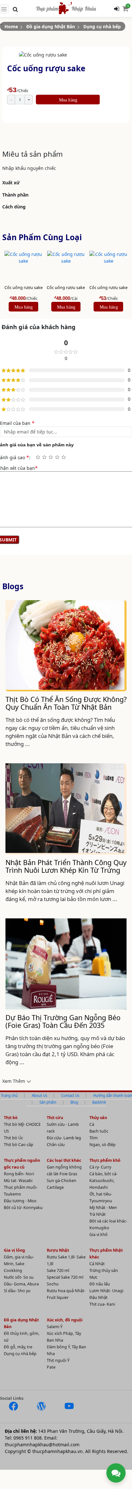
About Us (39, 1095)
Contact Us (70, 1095)
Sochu (53, 1284)
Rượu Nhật (58, 1250)
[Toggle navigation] (4, 8)
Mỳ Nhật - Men (103, 1207)
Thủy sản (98, 1117)
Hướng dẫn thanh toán (112, 1095)
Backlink (99, 1102)
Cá (91, 1124)
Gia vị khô (98, 1234)
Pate (51, 1367)
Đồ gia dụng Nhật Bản (50, 26)
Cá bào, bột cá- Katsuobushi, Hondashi (103, 1180)
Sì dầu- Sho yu (17, 1290)
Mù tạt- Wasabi (18, 1180)
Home (11, 26)
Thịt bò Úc (13, 1138)
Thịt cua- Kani (102, 1304)
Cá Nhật (97, 1263)
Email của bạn (17, 423)
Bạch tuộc (98, 1131)
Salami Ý (54, 1326)
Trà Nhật (97, 1214)
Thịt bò (11, 1117)
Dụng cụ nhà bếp (102, 26)
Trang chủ (9, 1095)
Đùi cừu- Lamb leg (64, 1138)
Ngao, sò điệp (102, 1144)
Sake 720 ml (58, 1270)
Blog (74, 1102)
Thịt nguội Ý (58, 1360)
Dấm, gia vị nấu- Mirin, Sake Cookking (19, 1263)
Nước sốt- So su (19, 1277)
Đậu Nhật (98, 1297)
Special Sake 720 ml (65, 1277)
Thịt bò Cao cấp (18, 1144)
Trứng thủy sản (103, 1270)
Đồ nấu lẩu (99, 1284)
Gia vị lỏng (14, 1250)
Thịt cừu (55, 1117)
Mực (93, 1277)
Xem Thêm (13, 1081)
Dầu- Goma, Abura (21, 1284)
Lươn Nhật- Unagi (106, 1290)
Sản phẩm (47, 1102)
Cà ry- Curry (100, 1167)
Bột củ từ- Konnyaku (23, 1207)
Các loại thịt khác (64, 1160)
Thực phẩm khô (104, 1160)
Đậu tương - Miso (20, 1201)
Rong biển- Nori (19, 1174)
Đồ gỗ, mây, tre (18, 1347)
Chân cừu (56, 1144)
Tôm (93, 1138)
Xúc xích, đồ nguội (65, 1320)
